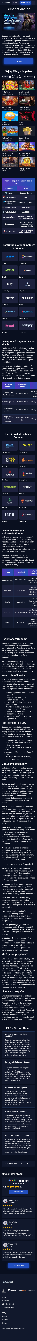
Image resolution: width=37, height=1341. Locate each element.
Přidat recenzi (18, 1192)
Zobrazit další (19, 1265)
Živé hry (13, 76)
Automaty (30, 77)
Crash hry (21, 76)
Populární (5, 77)
